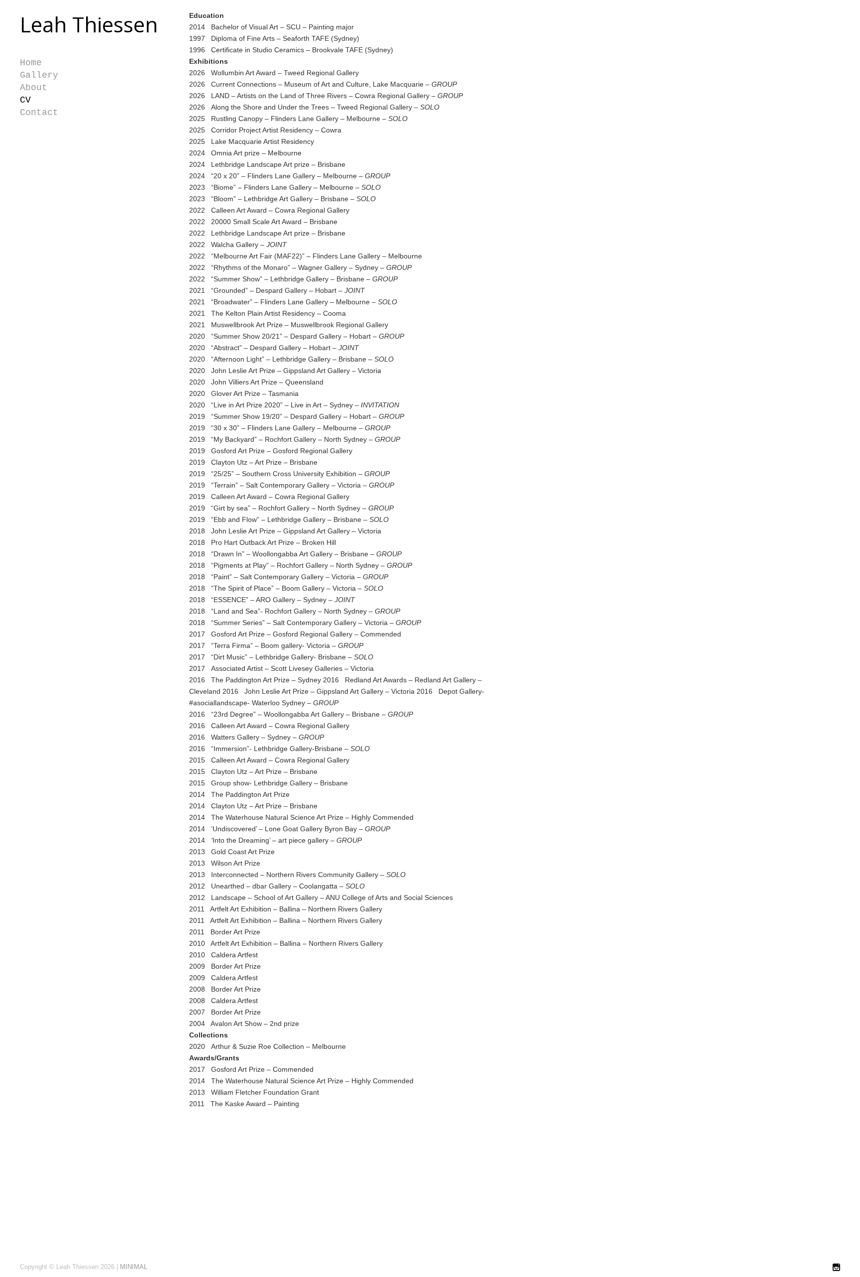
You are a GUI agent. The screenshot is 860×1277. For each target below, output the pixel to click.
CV (25, 100)
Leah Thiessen (89, 24)
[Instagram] (836, 1268)
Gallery (39, 75)
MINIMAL (133, 1267)
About (33, 87)
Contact (39, 112)
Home (31, 62)
